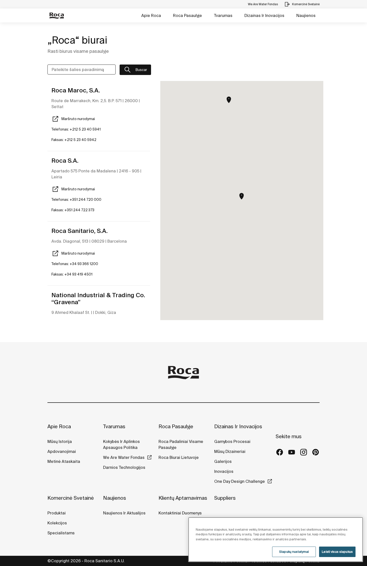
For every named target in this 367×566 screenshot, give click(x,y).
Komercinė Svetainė (70, 498)
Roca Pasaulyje (187, 15)
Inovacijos (223, 471)
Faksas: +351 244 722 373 (72, 210)
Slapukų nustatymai (294, 552)
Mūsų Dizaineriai (229, 451)
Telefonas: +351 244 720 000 (76, 200)
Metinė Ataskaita (63, 461)
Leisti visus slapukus (337, 552)
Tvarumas (223, 15)
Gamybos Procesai (232, 441)
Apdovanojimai (61, 451)
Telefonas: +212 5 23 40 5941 (76, 129)
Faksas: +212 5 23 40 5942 (73, 140)
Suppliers (225, 498)
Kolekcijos (57, 523)
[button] (241, 196)
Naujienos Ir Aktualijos (124, 513)
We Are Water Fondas (124, 457)
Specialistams (61, 533)
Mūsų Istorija (59, 441)
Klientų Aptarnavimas (183, 498)
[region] (275, 539)
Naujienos (306, 15)
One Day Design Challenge (239, 481)
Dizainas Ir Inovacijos (264, 15)
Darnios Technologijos (124, 467)
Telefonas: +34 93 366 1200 (74, 264)
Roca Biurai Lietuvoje (179, 457)
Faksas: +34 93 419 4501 (71, 274)
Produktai (56, 513)
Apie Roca (151, 15)
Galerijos (223, 461)
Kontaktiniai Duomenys (180, 513)
